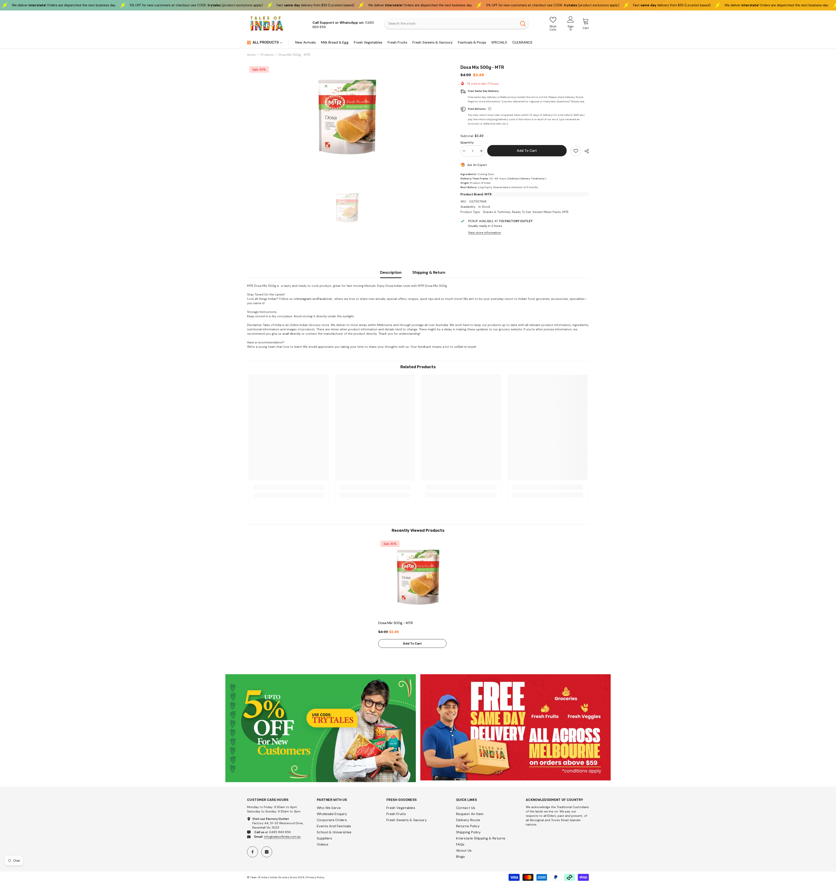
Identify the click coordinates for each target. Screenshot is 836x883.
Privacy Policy (315, 877)
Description (390, 272)
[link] (288, 487)
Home (251, 55)
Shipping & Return (428, 272)
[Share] (585, 151)
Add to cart (527, 150)
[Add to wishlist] (575, 150)
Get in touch (467, 347)
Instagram (304, 299)
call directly (292, 334)
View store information (484, 233)
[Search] (456, 23)
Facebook (325, 299)
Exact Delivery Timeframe (528, 178)
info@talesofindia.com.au (282, 837)
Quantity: (467, 142)
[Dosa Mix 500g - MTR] (418, 578)
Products (267, 55)
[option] (347, 118)
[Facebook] (252, 851)
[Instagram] (266, 851)
